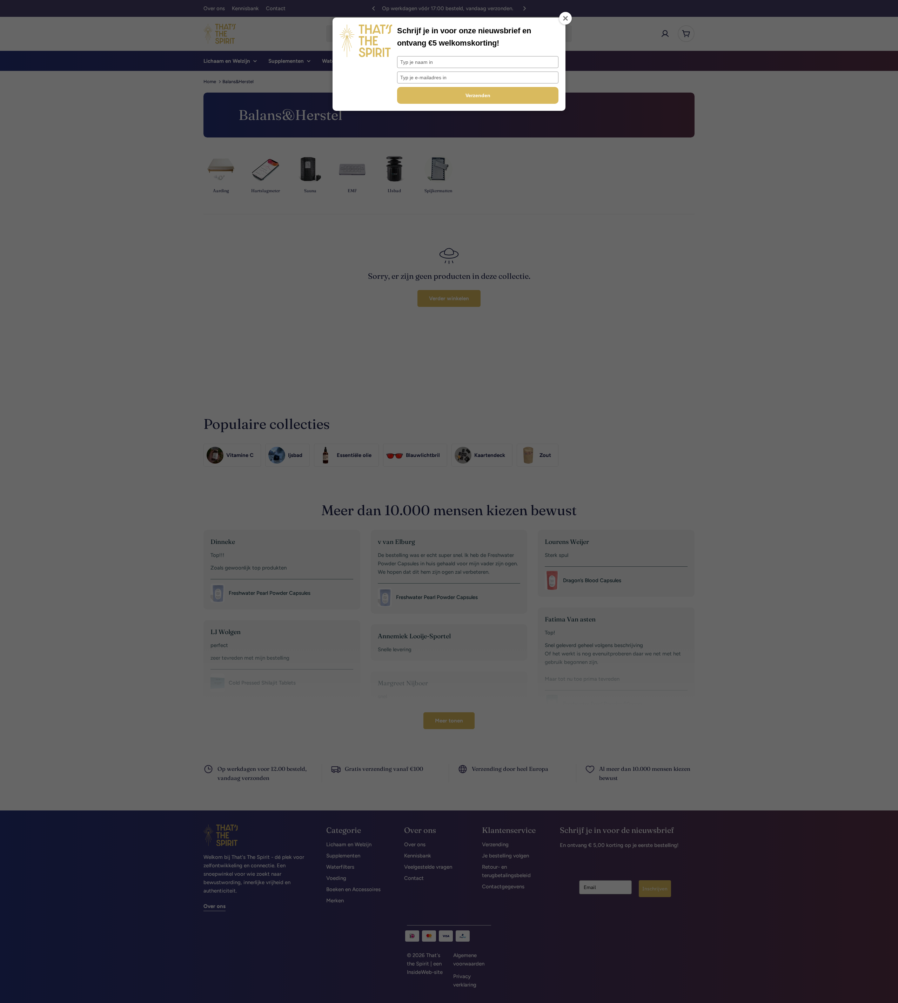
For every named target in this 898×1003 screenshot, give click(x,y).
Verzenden (477, 95)
